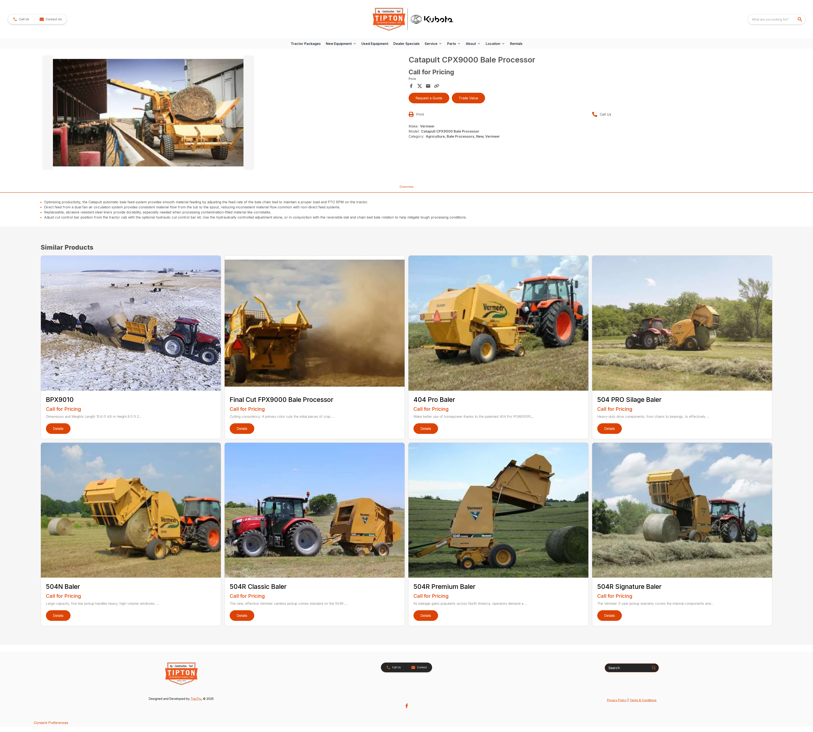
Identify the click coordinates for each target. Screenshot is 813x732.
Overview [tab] (406, 186)
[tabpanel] (223, 113)
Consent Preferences (51, 723)
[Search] (654, 668)
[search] (800, 19)
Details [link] (58, 428)
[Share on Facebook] (411, 86)
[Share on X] (419, 86)
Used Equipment (374, 44)
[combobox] (776, 19)
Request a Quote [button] (429, 98)
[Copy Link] (436, 86)
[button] (21, 19)
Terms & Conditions (643, 700)
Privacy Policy (617, 700)
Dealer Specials (406, 44)
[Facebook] (406, 706)
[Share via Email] (428, 86)
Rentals (516, 44)
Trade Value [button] (468, 98)
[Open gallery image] (148, 112)
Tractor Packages (306, 44)
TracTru (196, 698)
